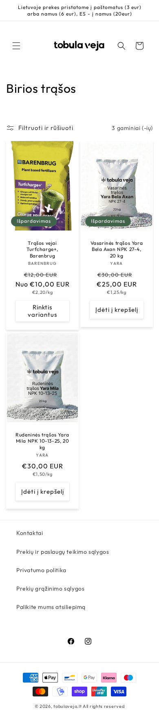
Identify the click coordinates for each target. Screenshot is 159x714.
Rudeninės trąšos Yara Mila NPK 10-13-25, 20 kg (42, 440)
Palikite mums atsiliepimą (51, 607)
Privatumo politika (41, 570)
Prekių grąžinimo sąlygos (50, 588)
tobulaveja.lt (67, 706)
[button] (16, 46)
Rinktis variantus (42, 311)
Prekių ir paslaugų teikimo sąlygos (62, 551)
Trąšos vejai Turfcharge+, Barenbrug (42, 249)
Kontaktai (29, 533)
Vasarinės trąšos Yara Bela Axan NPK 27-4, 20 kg (117, 249)
